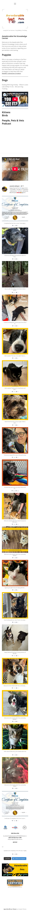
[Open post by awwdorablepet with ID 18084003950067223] (15, 341)
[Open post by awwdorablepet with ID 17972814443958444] (15, 308)
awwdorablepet (14, 197)
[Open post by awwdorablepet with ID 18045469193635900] (15, 703)
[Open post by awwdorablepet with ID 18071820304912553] (15, 539)
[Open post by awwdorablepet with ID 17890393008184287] (15, 770)
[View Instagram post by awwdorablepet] (26, 220)
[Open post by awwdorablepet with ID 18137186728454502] (15, 407)
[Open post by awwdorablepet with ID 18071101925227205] (15, 440)
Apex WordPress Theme (10, 909)
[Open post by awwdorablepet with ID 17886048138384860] (15, 373)
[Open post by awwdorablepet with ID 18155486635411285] (15, 208)
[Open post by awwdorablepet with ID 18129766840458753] (15, 605)
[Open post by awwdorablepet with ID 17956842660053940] (15, 274)
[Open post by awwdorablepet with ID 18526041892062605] (15, 573)
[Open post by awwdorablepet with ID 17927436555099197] (15, 637)
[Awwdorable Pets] (15, 28)
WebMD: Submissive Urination (11, 73)
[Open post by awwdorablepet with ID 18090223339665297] (15, 804)
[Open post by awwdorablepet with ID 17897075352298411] (15, 506)
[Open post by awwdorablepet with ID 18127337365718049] (15, 241)
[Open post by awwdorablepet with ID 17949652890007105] (15, 737)
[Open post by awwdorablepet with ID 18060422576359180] (15, 836)
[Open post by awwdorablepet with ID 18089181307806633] (15, 671)
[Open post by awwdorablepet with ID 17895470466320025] (15, 472)
